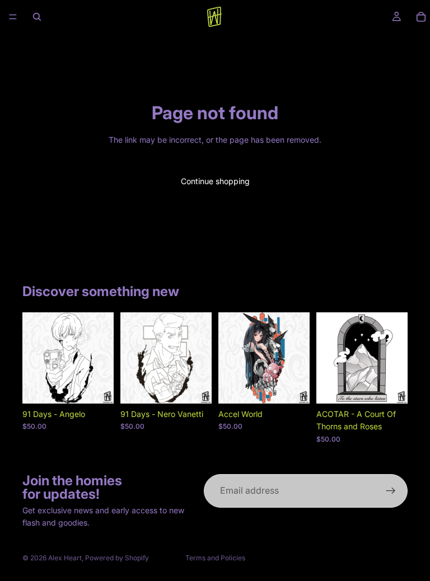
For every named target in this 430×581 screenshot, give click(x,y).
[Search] (37, 16)
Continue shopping (215, 181)
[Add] (96, 386)
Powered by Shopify (117, 558)
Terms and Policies (215, 558)
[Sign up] (391, 491)
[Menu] (13, 17)
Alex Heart (65, 558)
